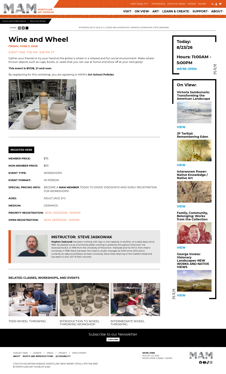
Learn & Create (175, 11)
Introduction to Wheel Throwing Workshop (80, 323)
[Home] (34, 7)
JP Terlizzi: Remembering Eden (192, 135)
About (216, 11)
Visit (127, 11)
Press (50, 353)
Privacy (63, 353)
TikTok (208, 362)
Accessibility (63, 356)
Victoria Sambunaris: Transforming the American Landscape (193, 95)
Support (200, 11)
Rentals (192, 3)
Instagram (211, 362)
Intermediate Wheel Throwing (128, 323)
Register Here (21, 149)
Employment (79, 353)
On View (142, 11)
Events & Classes (176, 3)
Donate (202, 3)
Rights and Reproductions (38, 356)
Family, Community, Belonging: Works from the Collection (192, 216)
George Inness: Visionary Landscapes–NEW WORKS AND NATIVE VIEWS (193, 261)
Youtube (205, 362)
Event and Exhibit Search (14, 21)
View (181, 127)
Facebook (201, 362)
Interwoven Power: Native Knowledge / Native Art (192, 175)
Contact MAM (20, 353)
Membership (158, 3)
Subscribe (113, 339)
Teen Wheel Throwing (27, 321)
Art (155, 11)
